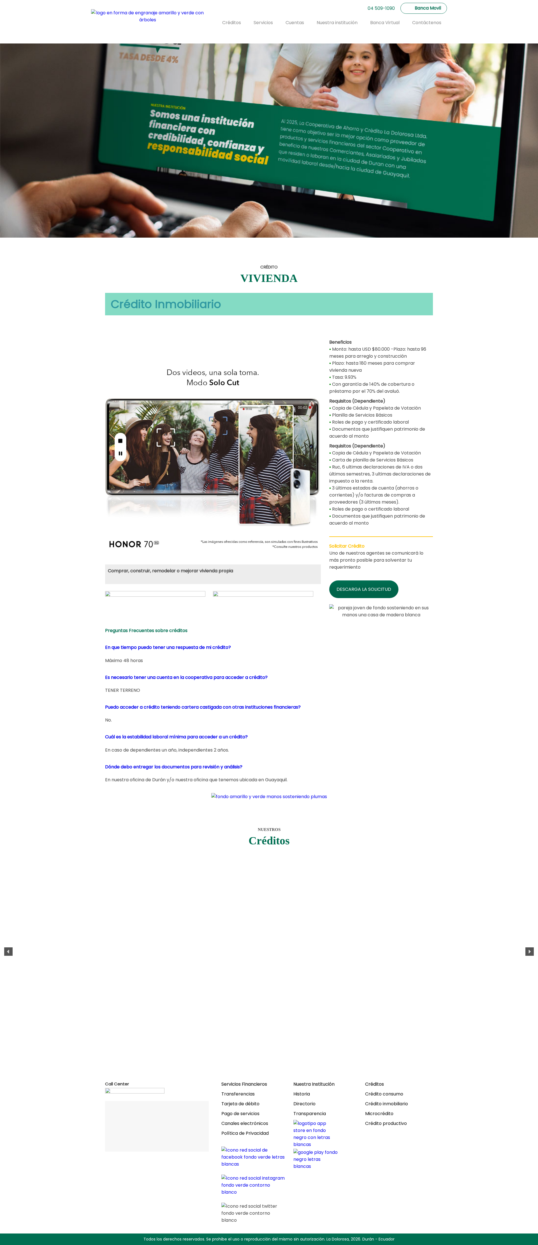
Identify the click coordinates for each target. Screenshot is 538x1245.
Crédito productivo (386, 1123)
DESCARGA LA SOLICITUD (364, 589)
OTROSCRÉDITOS (55, 976)
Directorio (304, 1104)
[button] (8, 951)
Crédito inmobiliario (386, 1104)
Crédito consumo (384, 1094)
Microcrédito (379, 1113)
